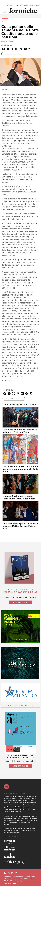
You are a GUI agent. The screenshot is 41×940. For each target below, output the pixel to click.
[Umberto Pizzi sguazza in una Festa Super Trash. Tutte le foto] (20, 484)
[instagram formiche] (12, 873)
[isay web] (14, 883)
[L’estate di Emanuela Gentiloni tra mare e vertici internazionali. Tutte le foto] (20, 449)
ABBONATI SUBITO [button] (20, 602)
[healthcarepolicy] (20, 861)
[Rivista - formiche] (20, 842)
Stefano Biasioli (8, 41)
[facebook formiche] (5, 873)
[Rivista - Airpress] (20, 848)
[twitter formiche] (9, 873)
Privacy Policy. (18, 881)
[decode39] (20, 855)
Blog (3, 21)
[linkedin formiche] (16, 873)
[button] (4, 11)
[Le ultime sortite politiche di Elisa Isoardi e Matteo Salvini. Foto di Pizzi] (20, 511)
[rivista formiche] (20, 733)
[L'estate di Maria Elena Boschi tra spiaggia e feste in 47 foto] (20, 417)
